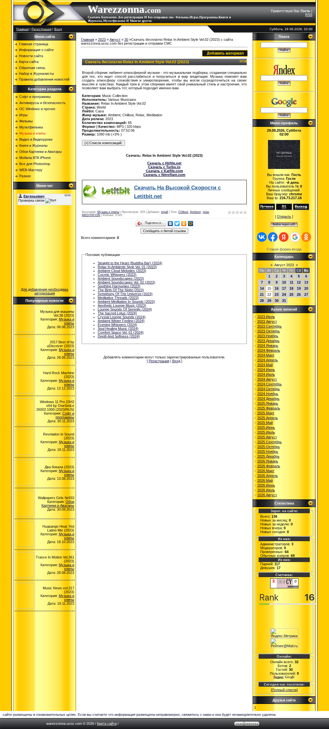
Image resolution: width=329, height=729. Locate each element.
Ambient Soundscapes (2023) (121, 278)
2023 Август (267, 321)
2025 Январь (267, 403)
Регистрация (41, 29)
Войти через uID (284, 224)
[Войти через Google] (295, 237)
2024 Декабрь (268, 398)
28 (262, 301)
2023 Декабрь (268, 341)
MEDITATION (91, 215)
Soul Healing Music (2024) (118, 328)
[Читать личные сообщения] (284, 209)
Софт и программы (35, 97)
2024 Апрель (267, 360)
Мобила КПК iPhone (35, 158)
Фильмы (26, 121)
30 (126, 39)
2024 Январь (267, 345)
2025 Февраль (268, 408)
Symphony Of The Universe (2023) (125, 294)
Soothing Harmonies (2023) (119, 286)
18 (291, 288)
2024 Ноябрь (267, 394)
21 (262, 294)
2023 (102, 39)
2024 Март (265, 355)
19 (299, 288)
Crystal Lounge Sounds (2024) (122, 317)
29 (269, 301)
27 (306, 294)
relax (206, 212)
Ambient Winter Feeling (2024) (121, 321)
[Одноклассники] (184, 223)
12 (299, 282)
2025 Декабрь (268, 456)
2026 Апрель (267, 476)
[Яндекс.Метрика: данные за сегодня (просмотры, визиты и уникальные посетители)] (284, 633)
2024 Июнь (266, 370)
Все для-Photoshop (34, 164)
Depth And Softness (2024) (119, 336)
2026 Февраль (268, 466)
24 (284, 294)
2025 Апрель (267, 418)
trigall (164, 212)
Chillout (183, 212)
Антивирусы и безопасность (42, 103)
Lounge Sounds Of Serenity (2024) (125, 309)
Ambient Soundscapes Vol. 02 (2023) (126, 282)
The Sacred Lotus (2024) (117, 313)
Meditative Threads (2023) (118, 298)
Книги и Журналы (33, 145)
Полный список (284, 690)
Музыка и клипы (32, 133)
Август (115, 39)
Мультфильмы (31, 127)
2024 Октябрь (268, 389)
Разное (25, 176)
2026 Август (267, 495)
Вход (58, 29)
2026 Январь (267, 461)
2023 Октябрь (268, 331)
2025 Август (267, 437)
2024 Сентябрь (269, 384)
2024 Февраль (268, 350)
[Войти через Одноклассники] (306, 237)
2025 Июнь (266, 427)
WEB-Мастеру (30, 170)
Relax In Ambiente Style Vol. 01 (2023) (127, 267)
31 (284, 301)
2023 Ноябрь (267, 336)
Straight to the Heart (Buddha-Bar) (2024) (130, 263)
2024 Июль (266, 374)
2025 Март (265, 413)
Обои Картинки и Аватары (40, 152)
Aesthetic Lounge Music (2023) (122, 305)
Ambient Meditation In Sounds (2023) (126, 301)
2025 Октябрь (268, 447)
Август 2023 (284, 265)
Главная (22, 29)
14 (262, 288)
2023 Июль (266, 317)
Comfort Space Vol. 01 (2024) (121, 332)
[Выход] (301, 209)
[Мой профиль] (267, 209)
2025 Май (265, 423)
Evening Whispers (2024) (117, 325)
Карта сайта (107, 723)
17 (284, 288)
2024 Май (265, 365)
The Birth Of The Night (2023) (121, 290)
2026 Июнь (266, 485)
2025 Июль (266, 432)
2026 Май (265, 480)
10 (284, 282)
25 (291, 294)
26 (299, 294)
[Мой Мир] (190, 223)
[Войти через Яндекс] (284, 237)
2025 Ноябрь (267, 451)
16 (277, 288)
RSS (308, 15)
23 (277, 294)
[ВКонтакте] (170, 223)
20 (306, 288)
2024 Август (267, 379)
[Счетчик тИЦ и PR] (284, 587)
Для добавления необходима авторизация (44, 291)
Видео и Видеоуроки (35, 139)
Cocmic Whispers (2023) (117, 275)
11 (291, 282)
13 (306, 282)
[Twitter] (177, 223)
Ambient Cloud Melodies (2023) (122, 271)
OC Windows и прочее (37, 109)
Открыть (284, 216)
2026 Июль (266, 490)
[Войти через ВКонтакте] (262, 237)
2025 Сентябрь (269, 442)
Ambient (195, 212)
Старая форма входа (284, 249)
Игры (23, 115)
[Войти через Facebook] (273, 237)
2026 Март (265, 471)
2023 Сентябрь (269, 326)
